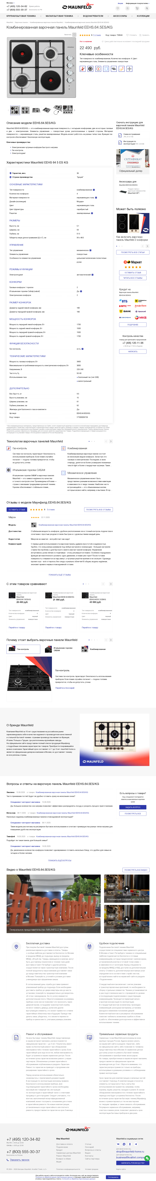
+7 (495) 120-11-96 (132, 343)
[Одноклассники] (130, 1144)
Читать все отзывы (132, 278)
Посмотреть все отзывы (98, 510)
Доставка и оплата (64, 1144)
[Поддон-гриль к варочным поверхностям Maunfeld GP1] (123, 192)
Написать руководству (132, 1163)
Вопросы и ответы (93, 1150)
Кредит (59, 1150)
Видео (88, 1153)
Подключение (62, 1147)
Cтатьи (88, 1144)
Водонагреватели (93, 16)
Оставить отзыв (133, 273)
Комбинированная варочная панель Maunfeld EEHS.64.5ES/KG (62, 792)
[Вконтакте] (118, 1144)
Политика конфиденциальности (68, 1169)
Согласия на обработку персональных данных (78, 1179)
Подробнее (132, 325)
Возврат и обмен (63, 1159)
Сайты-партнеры (92, 1159)
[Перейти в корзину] (137, 8)
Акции (120, 3)
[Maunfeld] (78, 6)
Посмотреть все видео (136, 870)
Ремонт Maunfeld (63, 1156)
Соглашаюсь (113, 1177)
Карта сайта (121, 1169)
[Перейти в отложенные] (117, 8)
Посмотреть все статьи (133, 252)
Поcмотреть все (133, 814)
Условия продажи (91, 1169)
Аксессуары (120, 16)
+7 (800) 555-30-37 (17, 9)
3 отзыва (97, 35)
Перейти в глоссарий (64, 688)
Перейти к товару (17, 628)
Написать (132, 352)
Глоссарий (89, 1147)
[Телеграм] (136, 1144)
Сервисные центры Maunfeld (68, 1153)
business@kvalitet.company (131, 1157)
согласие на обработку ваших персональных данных (54, 1177)
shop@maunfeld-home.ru (130, 1151)
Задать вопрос (132, 807)
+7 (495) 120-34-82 (17, 6)
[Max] (124, 1144)
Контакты (89, 1156)
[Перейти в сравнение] (127, 8)
